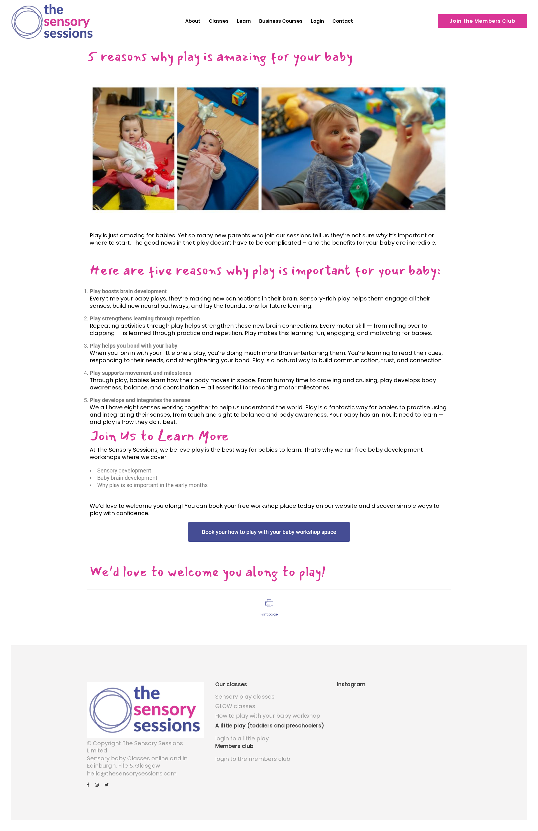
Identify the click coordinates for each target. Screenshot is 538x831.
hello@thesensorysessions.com (132, 773)
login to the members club (252, 759)
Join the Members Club (482, 20)
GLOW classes (235, 706)
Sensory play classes (245, 697)
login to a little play (242, 738)
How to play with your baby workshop (267, 716)
